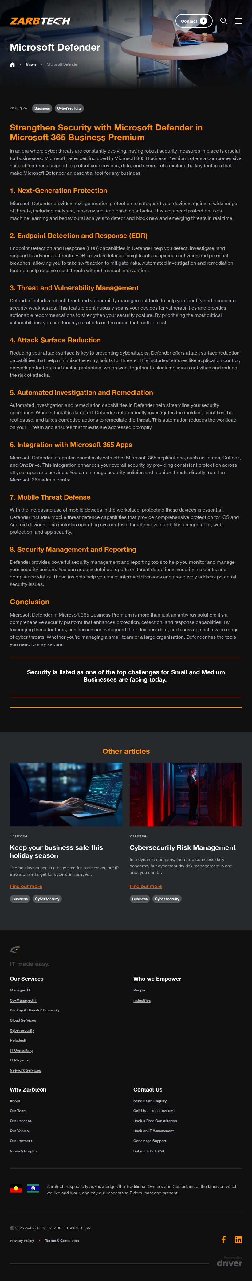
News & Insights (23, 1151)
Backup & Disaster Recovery (34, 1010)
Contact (189, 21)
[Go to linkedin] (238, 1239)
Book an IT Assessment (153, 1130)
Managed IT (20, 990)
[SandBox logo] (40, 21)
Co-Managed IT (23, 1000)
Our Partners (21, 1141)
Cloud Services (23, 1020)
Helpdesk (18, 1040)
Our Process (20, 1121)
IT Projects (19, 1060)
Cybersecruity (69, 108)
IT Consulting (21, 1050)
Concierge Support (149, 1141)
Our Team (18, 1110)
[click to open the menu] (238, 21)
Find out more (26, 886)
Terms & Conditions (62, 1240)
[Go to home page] (12, 64)
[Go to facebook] (223, 1239)
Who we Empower (157, 978)
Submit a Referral (148, 1151)
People (139, 990)
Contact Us (148, 1089)
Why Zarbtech (28, 1089)
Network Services (25, 1070)
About (15, 1101)
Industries (142, 1000)
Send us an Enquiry (150, 1101)
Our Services (27, 978)
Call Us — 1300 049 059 (154, 1110)
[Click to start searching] (223, 21)
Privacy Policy (22, 1240)
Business (42, 108)
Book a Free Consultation (155, 1121)
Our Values (19, 1130)
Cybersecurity (22, 1030)
